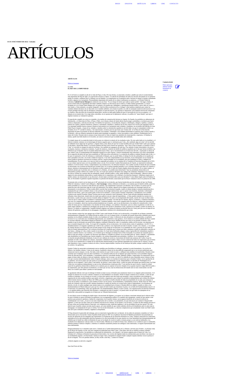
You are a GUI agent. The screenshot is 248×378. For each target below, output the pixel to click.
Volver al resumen (73, 83)
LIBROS (153, 3)
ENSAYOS (128, 3)
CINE (163, 3)
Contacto (174, 3)
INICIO (117, 3)
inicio (97, 373)
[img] (124, 34)
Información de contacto (124, 374)
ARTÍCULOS (141, 3)
